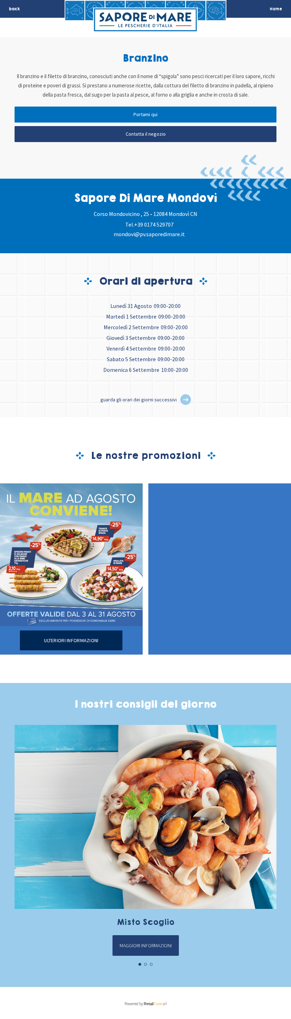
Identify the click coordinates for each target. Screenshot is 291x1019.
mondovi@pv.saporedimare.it (149, 234)
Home (276, 9)
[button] (185, 399)
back (14, 9)
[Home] (145, 27)
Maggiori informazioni (146, 945)
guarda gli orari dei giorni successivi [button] (138, 399)
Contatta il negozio (146, 134)
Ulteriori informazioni (71, 640)
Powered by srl (146, 1003)
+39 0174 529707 (154, 224)
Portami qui (145, 114)
